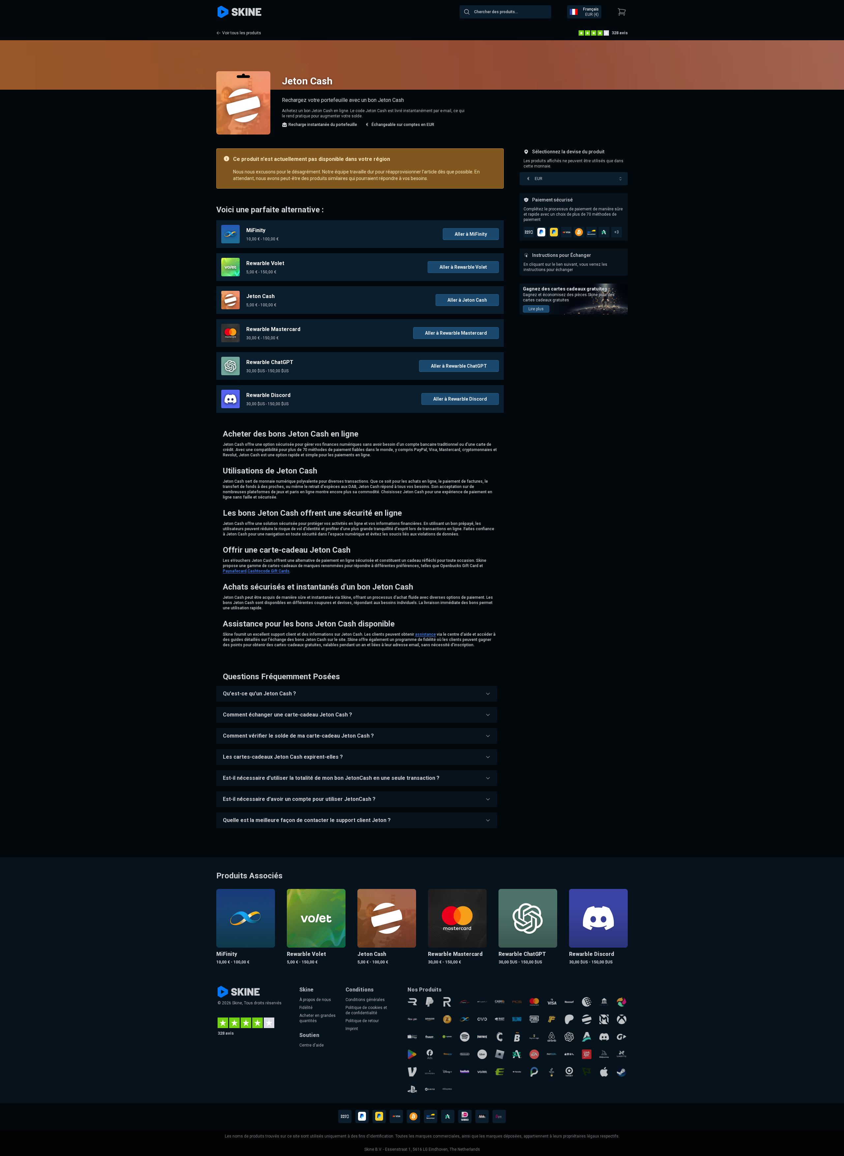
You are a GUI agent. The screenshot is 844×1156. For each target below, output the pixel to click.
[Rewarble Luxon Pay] (621, 1054)
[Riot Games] (499, 1019)
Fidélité (306, 1007)
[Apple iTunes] (604, 1072)
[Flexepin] (412, 1019)
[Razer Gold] (447, 1019)
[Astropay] (586, 1037)
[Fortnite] (482, 1037)
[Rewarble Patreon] (569, 1019)
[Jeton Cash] (586, 1019)
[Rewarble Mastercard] (534, 1002)
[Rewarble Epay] (499, 1072)
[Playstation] (412, 1089)
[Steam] (621, 1072)
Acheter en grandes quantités (317, 1018)
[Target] (569, 1072)
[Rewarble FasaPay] (447, 1054)
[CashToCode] (499, 1037)
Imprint (352, 1028)
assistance (425, 634)
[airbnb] (552, 1037)
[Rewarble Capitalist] (447, 1037)
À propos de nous (315, 999)
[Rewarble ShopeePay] (412, 1037)
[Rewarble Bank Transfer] (604, 1002)
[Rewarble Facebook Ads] (430, 1054)
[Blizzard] (517, 1019)
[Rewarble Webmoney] (586, 1002)
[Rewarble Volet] (482, 1072)
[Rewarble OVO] (482, 1019)
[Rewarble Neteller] (517, 1072)
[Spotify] (464, 1037)
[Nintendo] (464, 1054)
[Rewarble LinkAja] (586, 1054)
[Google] (412, 1054)
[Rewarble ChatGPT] (569, 1037)
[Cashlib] (499, 1002)
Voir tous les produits (241, 33)
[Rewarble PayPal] (430, 1002)
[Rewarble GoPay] (621, 1037)
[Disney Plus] (447, 1072)
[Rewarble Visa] (552, 1002)
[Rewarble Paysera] (534, 1072)
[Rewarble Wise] (586, 1072)
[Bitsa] (517, 1037)
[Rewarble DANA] (430, 1089)
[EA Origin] (534, 1054)
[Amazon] (430, 1019)
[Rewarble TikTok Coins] (552, 1072)
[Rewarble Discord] (604, 1037)
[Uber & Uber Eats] (482, 1054)
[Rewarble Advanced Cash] (517, 1054)
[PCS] (517, 1002)
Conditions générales (365, 999)
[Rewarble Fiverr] (430, 1037)
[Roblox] (499, 1054)
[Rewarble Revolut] (447, 1002)
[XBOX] (621, 1019)
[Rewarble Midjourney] (604, 1054)
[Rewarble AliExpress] (447, 1089)
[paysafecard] (482, 1002)
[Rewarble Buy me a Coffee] (534, 1037)
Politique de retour (362, 1021)
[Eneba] (621, 1002)
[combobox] (505, 11)
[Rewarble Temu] (569, 1054)
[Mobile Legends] (604, 1019)
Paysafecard (235, 571)
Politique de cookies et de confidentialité (366, 1010)
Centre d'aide (311, 1045)
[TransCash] (464, 1002)
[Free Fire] (552, 1019)
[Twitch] (464, 1072)
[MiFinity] (464, 1019)
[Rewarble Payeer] (552, 1054)
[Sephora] (430, 1072)
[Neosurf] (569, 1002)
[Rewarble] (412, 1002)
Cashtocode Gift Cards (268, 571)
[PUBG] (534, 1019)
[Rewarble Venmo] (412, 1072)
